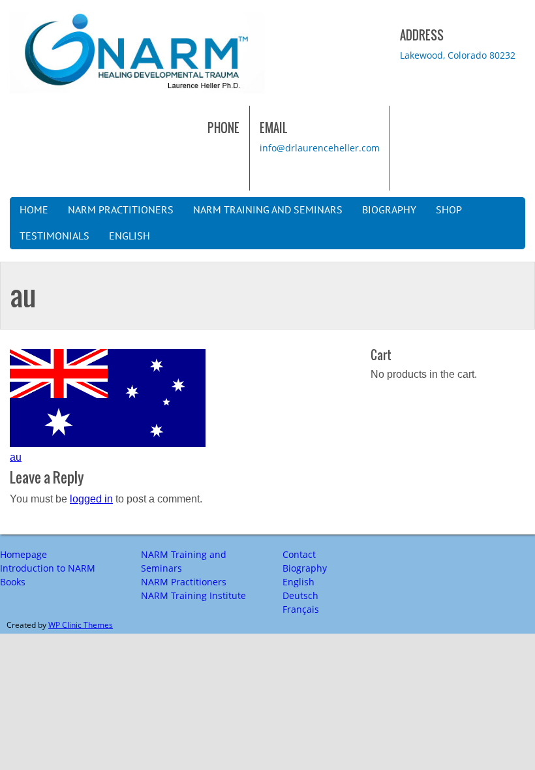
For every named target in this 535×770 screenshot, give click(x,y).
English (129, 236)
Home (34, 210)
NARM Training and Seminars (268, 210)
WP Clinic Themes (80, 624)
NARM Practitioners (121, 210)
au (16, 457)
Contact (299, 554)
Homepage (23, 554)
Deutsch (300, 595)
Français (301, 609)
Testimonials (54, 236)
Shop (449, 210)
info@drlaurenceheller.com (320, 148)
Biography (389, 210)
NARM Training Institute (193, 595)
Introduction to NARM (47, 568)
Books (12, 582)
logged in (91, 498)
